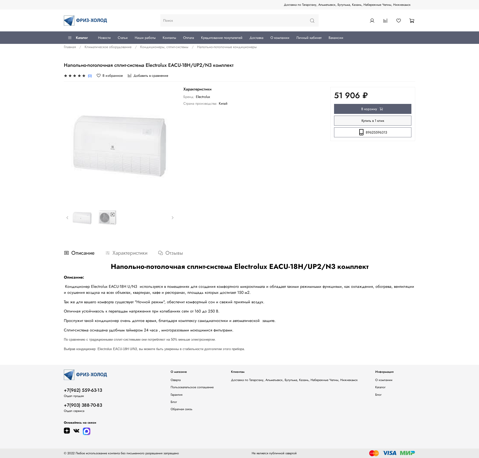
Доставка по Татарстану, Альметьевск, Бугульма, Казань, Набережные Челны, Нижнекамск (347, 4)
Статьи (123, 37)
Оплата (188, 37)
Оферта (176, 380)
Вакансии (336, 37)
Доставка (256, 37)
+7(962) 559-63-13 (83, 390)
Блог (174, 402)
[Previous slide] (71, 143)
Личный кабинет (309, 37)
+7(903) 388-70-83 (83, 405)
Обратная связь (181, 409)
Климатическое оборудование (108, 46)
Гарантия (176, 394)
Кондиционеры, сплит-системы (164, 46)
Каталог (82, 37)
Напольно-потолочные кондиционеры (227, 46)
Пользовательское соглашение (192, 387)
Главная (70, 46)
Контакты (169, 37)
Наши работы (145, 37)
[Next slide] (169, 143)
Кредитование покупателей (221, 37)
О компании (279, 37)
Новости (104, 37)
